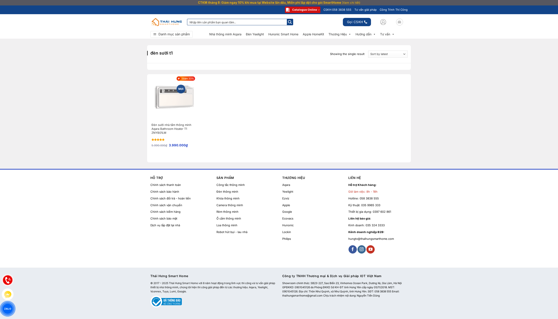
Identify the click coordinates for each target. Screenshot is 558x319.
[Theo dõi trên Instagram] (361, 249)
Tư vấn (385, 34)
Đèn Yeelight (255, 34)
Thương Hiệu (337, 34)
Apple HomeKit (313, 34)
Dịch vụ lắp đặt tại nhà (165, 225)
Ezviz (285, 198)
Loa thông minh (226, 225)
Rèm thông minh (227, 211)
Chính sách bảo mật (163, 218)
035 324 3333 (375, 225)
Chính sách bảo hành (164, 191)
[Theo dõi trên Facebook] (353, 249)
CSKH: (337, 9)
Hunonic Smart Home (283, 34)
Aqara (286, 185)
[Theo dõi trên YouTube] (370, 249)
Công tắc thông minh (230, 185)
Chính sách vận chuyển (166, 205)
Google (287, 211)
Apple (286, 205)
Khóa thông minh (228, 198)
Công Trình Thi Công (394, 9)
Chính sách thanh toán (165, 185)
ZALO (8, 308)
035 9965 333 (370, 205)
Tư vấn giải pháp (365, 9)
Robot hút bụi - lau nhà (231, 232)
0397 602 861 (382, 211)
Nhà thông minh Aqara (225, 34)
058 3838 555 (369, 198)
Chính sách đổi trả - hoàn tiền (170, 198)
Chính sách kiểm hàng (165, 211)
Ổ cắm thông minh (228, 218)
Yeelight (287, 191)
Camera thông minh (229, 205)
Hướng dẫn (363, 34)
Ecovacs (287, 218)
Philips (286, 238)
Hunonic (288, 225)
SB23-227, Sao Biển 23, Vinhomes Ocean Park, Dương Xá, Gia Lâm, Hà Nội (356, 283)
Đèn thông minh (227, 191)
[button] (383, 22)
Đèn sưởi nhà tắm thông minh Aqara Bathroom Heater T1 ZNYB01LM (171, 128)
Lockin (286, 232)
